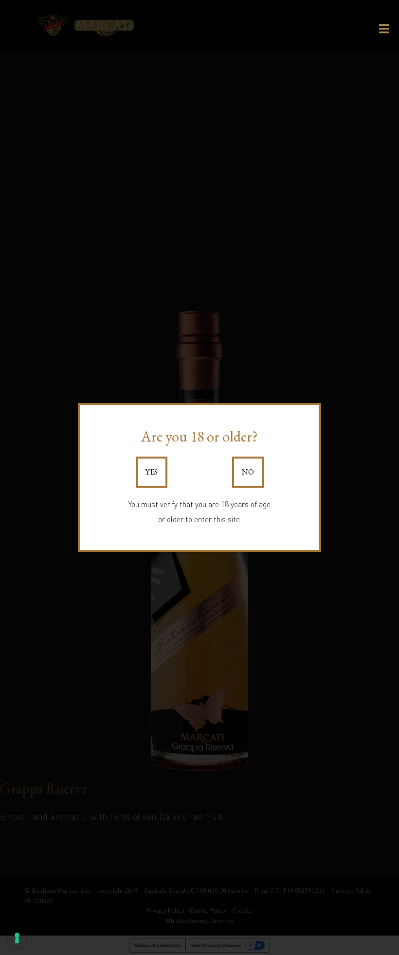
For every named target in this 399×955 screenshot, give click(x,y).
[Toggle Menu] (384, 28)
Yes (151, 472)
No (248, 472)
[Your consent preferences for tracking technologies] (17, 938)
